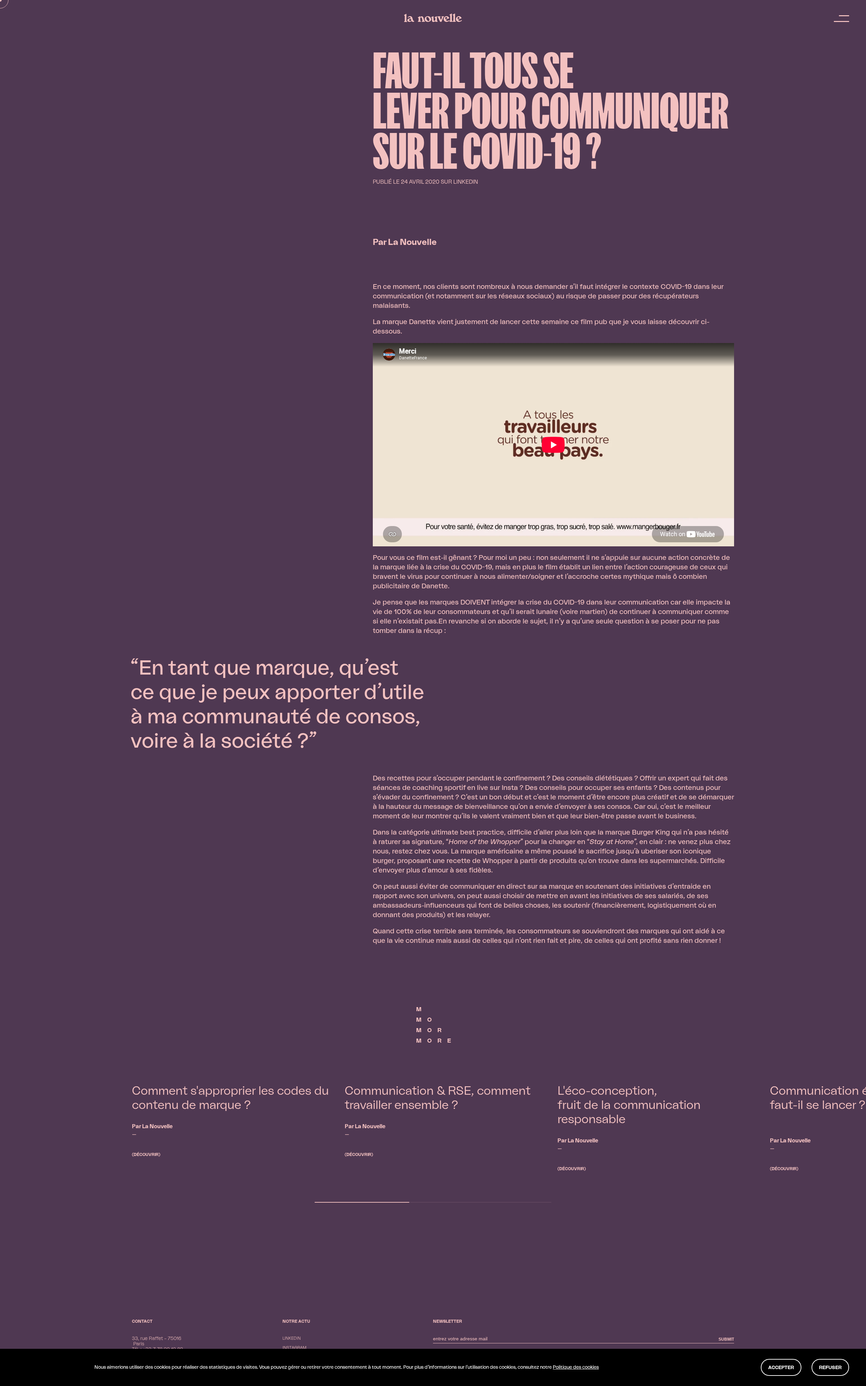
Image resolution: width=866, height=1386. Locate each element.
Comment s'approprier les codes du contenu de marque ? (230, 1098)
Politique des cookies (576, 1367)
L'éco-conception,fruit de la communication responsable (629, 1105)
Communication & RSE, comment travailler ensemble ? (437, 1098)
